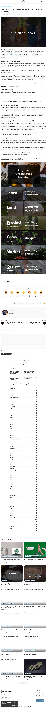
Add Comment (24, 14)
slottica (11, 499)
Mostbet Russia (12, 473)
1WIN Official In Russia (14, 397)
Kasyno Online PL (13, 466)
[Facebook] (23, 364)
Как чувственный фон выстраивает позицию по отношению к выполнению (16, 378)
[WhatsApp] (37, 303)
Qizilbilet (11, 490)
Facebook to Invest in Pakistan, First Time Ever (11, 676)
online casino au (13, 477)
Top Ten (11, 515)
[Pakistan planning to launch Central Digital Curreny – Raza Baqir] (35, 667)
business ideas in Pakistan (16, 54)
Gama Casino (12, 459)
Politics (11, 488)
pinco (11, 484)
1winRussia (12, 404)
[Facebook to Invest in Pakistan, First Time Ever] (12, 667)
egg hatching (12, 117)
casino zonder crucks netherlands (16, 439)
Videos (11, 524)
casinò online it (12, 437)
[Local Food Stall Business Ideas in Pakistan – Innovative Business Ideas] (35, 643)
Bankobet (11, 413)
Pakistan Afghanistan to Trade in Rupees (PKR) (34, 606)
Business (4, 6)
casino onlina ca (12, 433)
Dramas (11, 444)
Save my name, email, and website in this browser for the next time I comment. (16, 350)
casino (11, 428)
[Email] (44, 303)
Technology (12, 513)
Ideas (9, 6)
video (43, 109)
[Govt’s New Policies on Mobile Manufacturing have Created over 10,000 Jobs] (12, 597)
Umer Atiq (4, 14)
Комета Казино (13, 530)
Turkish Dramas (12, 517)
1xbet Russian (12, 406)
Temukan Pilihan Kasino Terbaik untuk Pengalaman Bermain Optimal (30, 383)
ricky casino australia (13, 495)
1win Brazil (12, 393)
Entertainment (12, 448)
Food (11, 455)
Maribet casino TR (13, 470)
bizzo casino (12, 419)
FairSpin (11, 453)
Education (11, 446)
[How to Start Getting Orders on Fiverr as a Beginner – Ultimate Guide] (35, 550)
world (11, 528)
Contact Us (40, 700)
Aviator (11, 408)
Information (12, 464)
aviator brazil (12, 410)
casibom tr (12, 426)
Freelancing (12, 457)
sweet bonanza (12, 508)
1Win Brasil (12, 390)
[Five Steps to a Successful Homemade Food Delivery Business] (12, 643)
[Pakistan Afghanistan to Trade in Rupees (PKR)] (35, 597)
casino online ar (12, 435)
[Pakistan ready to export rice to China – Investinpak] (12, 620)
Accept (13, 705)
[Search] (44, 1)
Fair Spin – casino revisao (14, 450)
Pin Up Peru (12, 481)
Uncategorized (12, 519)
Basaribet (11, 415)
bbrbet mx (11, 417)
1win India (11, 395)
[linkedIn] (40, 303)
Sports (11, 504)
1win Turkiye (12, 399)
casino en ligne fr (13, 430)
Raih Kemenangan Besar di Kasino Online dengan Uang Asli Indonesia (16, 383)
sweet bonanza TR (13, 510)
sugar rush (12, 506)
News (11, 475)
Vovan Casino (12, 526)
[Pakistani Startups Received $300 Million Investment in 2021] (12, 573)
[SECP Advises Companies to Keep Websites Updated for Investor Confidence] (12, 550)
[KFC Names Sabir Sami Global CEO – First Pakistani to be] (35, 573)
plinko (11, 486)
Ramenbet (12, 493)
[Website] (44, 316)
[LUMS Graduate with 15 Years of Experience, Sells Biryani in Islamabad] (35, 620)
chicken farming (26, 110)
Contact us (25, 360)
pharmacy (11, 479)
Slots (11, 497)
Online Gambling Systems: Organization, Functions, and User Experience (15, 372)
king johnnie (12, 468)
